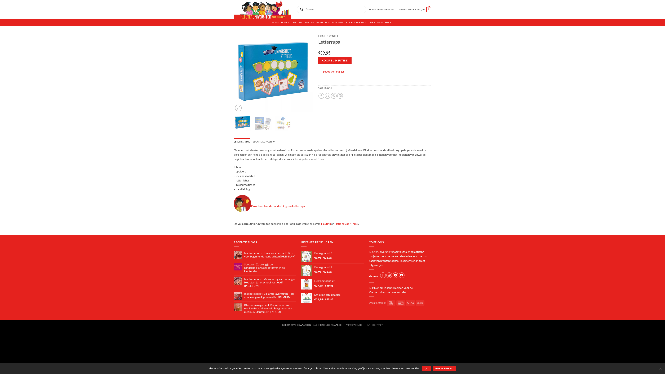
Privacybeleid (354, 325)
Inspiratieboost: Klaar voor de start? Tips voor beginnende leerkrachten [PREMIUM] (269, 254)
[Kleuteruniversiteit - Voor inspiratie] (262, 9)
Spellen (297, 22)
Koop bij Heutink (335, 60)
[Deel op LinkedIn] (340, 96)
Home (275, 22)
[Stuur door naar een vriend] (327, 96)
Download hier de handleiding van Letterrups (278, 206)
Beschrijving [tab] (242, 141)
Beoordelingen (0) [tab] (264, 141)
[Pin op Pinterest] (334, 96)
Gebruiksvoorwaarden (296, 325)
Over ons (374, 22)
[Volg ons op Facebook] (383, 275)
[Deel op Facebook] (321, 96)
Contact (377, 325)
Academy (338, 22)
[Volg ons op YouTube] (402, 275)
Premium (321, 22)
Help (388, 22)
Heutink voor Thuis (346, 223)
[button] (415, 9)
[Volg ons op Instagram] (389, 275)
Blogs (308, 22)
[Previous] (240, 73)
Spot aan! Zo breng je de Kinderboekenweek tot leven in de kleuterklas (264, 268)
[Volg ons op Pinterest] (395, 275)
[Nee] (660, 369)
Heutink (326, 223)
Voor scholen (355, 22)
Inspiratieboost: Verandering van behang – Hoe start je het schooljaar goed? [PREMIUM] (269, 282)
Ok (426, 368)
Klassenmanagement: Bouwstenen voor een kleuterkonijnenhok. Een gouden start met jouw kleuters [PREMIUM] (269, 308)
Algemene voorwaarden (328, 325)
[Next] (307, 73)
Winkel (285, 22)
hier (376, 287)
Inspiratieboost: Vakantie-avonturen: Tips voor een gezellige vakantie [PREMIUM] (269, 295)
